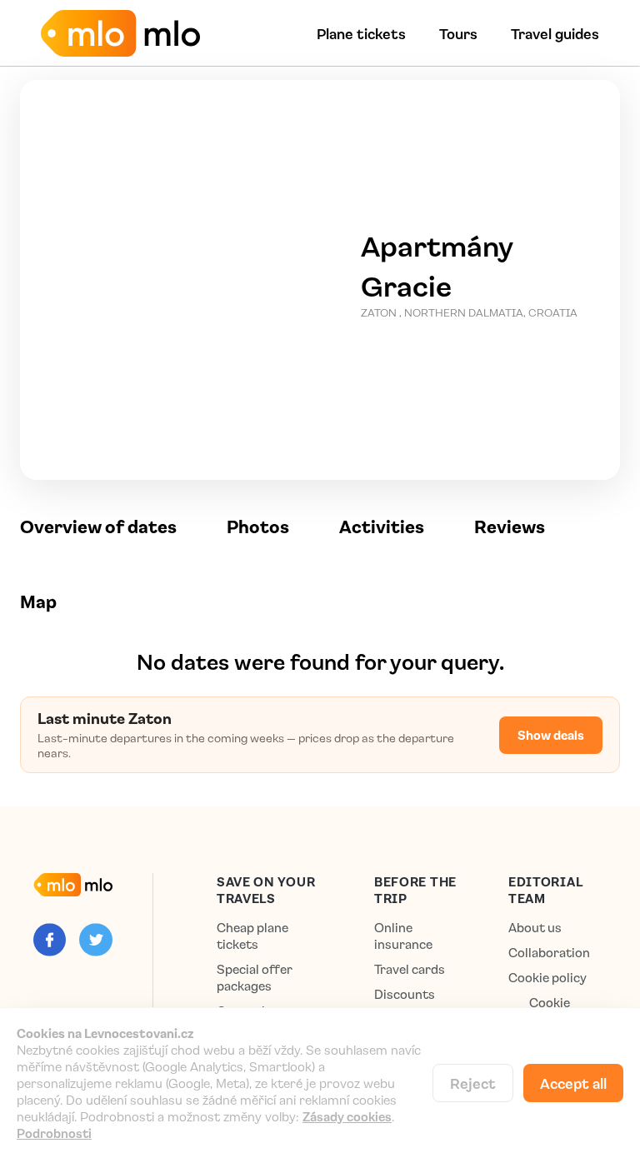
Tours (458, 33)
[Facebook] (49, 939)
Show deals (551, 734)
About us (535, 928)
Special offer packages (254, 977)
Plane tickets (361, 33)
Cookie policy (547, 978)
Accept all (573, 1083)
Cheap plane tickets (252, 936)
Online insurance (403, 936)
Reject (473, 1083)
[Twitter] (95, 939)
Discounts (404, 994)
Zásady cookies (347, 1116)
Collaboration (549, 953)
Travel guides (555, 33)
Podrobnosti (54, 1133)
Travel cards (409, 969)
